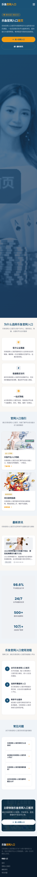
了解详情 (7, 466)
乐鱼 (9, 4)
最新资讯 (20, 47)
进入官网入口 (20, 39)
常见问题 (4, 873)
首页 (3, 863)
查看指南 (7, 507)
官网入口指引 (6, 866)
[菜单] (33, 4)
